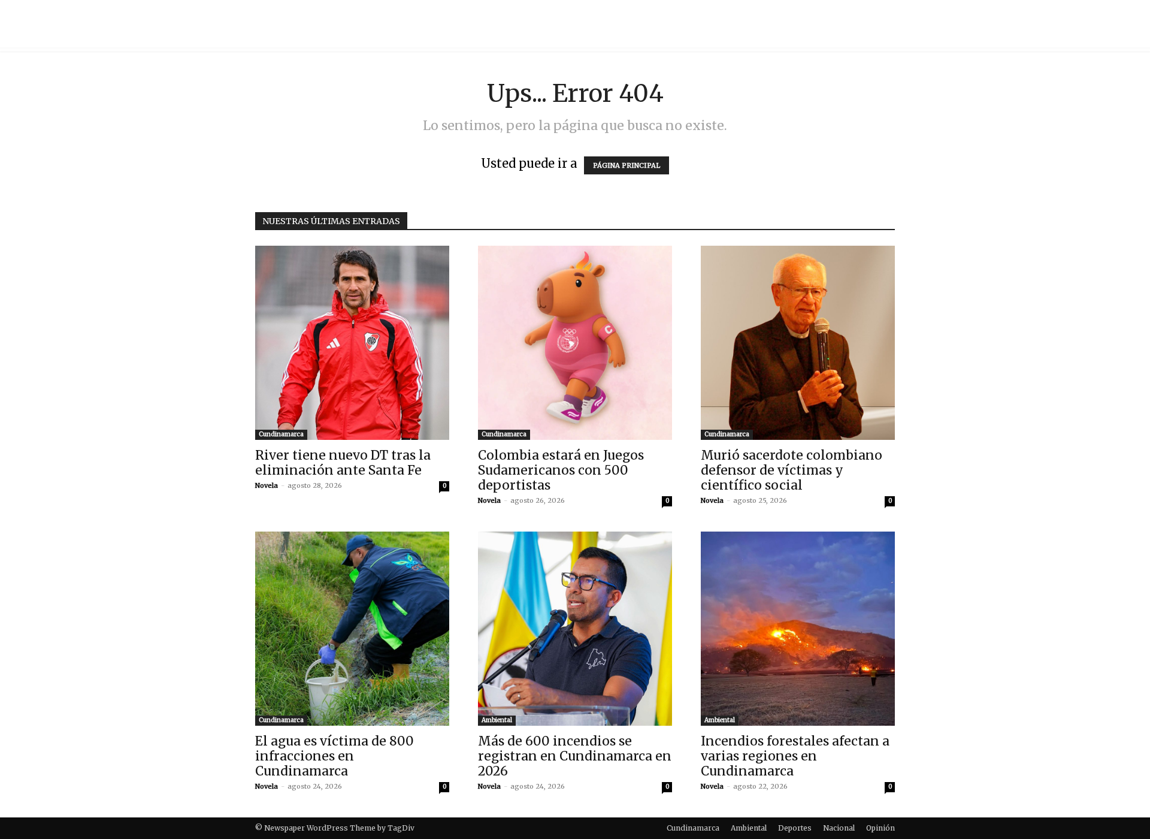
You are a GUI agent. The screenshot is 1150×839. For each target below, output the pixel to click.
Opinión (880, 827)
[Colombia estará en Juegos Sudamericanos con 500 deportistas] (575, 343)
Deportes (795, 827)
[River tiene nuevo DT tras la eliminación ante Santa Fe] (352, 343)
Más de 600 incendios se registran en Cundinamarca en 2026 (574, 756)
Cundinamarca (281, 434)
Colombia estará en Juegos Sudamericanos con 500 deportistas (561, 470)
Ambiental (497, 720)
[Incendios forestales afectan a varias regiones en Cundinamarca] (798, 629)
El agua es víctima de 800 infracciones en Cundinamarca (334, 756)
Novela (266, 485)
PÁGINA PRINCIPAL (626, 165)
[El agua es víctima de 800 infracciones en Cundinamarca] (352, 629)
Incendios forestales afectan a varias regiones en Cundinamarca (795, 756)
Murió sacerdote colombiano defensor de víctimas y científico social (791, 470)
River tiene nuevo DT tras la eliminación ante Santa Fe (343, 462)
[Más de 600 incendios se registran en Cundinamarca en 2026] (575, 629)
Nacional (839, 827)
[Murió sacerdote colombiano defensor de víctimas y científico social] (798, 343)
